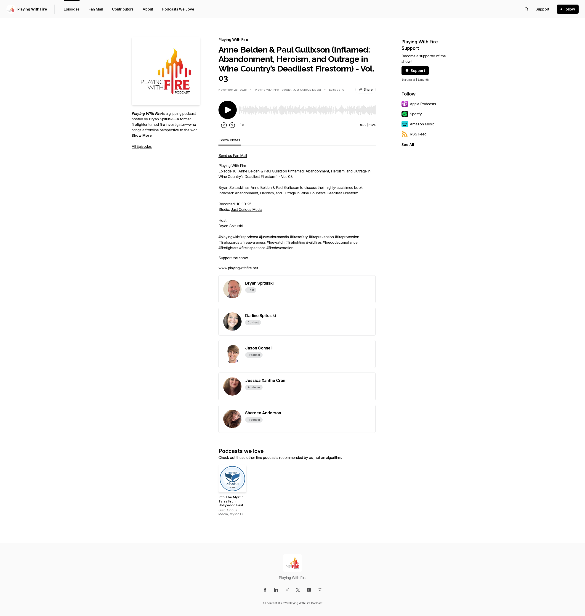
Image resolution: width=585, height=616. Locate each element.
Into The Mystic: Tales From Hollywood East (231, 501)
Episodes (72, 9)
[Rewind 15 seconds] (224, 125)
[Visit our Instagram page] (287, 590)
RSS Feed (418, 134)
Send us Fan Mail (232, 155)
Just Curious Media (246, 209)
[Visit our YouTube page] (309, 590)
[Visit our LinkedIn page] (276, 590)
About (148, 9)
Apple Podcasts (423, 104)
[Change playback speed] (241, 125)
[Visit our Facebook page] (265, 590)
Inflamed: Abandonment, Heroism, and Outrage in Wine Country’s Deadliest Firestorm (288, 193)
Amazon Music (422, 124)
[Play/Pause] (227, 110)
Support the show (233, 258)
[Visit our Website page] (320, 590)
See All (408, 144)
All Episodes (142, 146)
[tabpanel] (297, 214)
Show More (142, 135)
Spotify (416, 114)
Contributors (122, 9)
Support (418, 70)
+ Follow (567, 9)
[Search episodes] (526, 9)
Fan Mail (96, 9)
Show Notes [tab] (229, 140)
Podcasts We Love (178, 9)
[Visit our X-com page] (298, 590)
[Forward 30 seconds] (232, 125)
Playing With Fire (32, 9)
